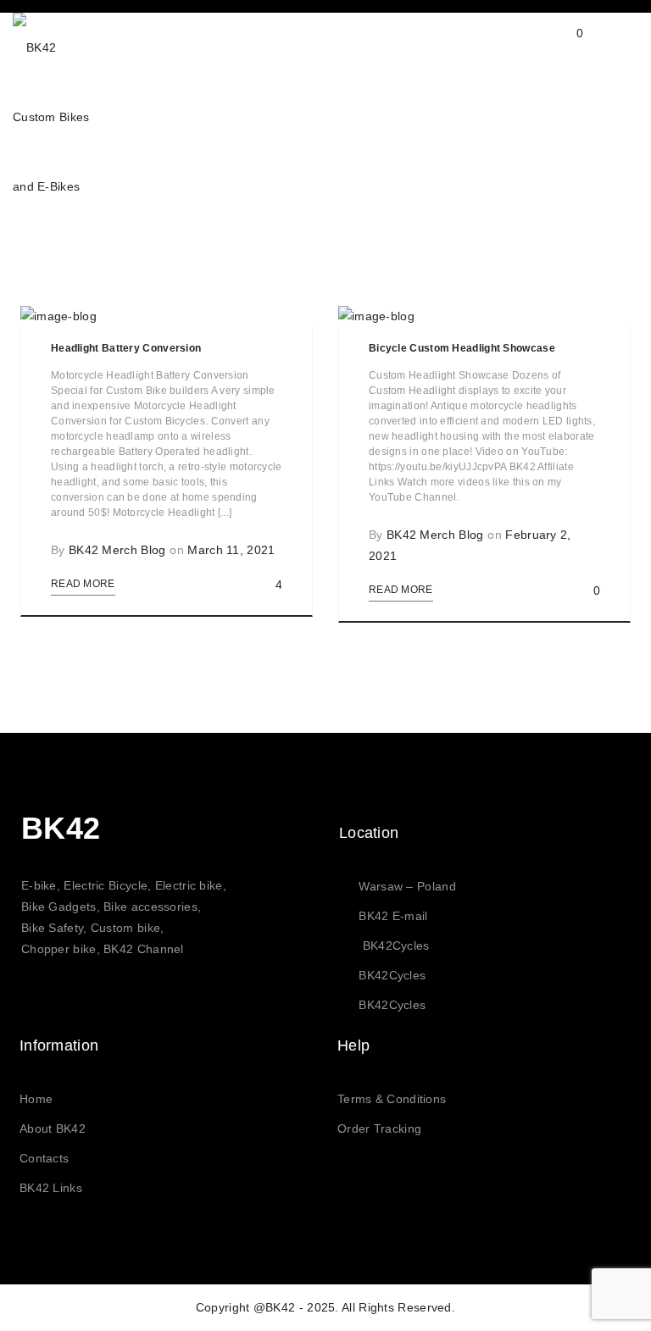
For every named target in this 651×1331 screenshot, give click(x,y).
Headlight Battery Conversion (126, 348)
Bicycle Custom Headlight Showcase (462, 348)
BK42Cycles (396, 945)
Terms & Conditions (391, 1099)
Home (36, 1099)
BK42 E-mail (393, 916)
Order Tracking (379, 1128)
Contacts (44, 1158)
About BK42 (52, 1128)
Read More (83, 584)
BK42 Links (50, 1188)
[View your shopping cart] (563, 46)
